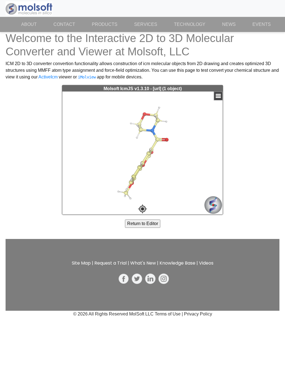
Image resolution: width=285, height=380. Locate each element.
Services (145, 24)
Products (104, 24)
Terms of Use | (169, 314)
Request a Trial (110, 263)
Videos (206, 263)
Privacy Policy (198, 314)
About (33, 24)
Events (261, 24)
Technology (189, 24)
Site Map (81, 263)
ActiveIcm (48, 77)
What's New (143, 263)
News (229, 24)
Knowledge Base (177, 263)
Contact (64, 24)
